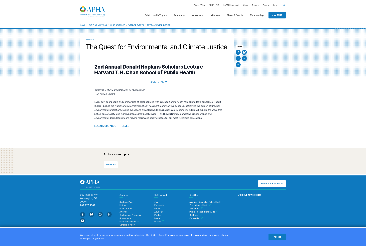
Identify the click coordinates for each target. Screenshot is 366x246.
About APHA (199, 5)
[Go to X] (238, 58)
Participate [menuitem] (159, 205)
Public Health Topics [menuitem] (156, 15)
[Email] (238, 64)
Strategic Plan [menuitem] (126, 202)
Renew (266, 5)
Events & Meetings (98, 25)
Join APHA (277, 15)
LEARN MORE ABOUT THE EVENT (112, 126)
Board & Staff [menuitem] (126, 208)
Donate (255, 5)
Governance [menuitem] (125, 218)
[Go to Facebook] (238, 52)
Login (275, 5)
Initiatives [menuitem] (215, 15)
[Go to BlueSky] (244, 52)
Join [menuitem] (156, 202)
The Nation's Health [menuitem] (198, 205)
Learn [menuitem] (157, 218)
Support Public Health (272, 183)
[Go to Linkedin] (244, 58)
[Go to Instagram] (100, 214)
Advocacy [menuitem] (197, 15)
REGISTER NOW (158, 81)
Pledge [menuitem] (157, 215)
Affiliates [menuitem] (123, 212)
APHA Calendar (117, 25)
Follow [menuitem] (157, 208)
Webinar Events (136, 25)
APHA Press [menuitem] (195, 208)
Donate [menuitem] (157, 221)
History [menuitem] (123, 205)
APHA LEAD (214, 5)
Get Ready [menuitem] (194, 215)
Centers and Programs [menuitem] (130, 215)
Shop (245, 5)
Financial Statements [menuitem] (129, 221)
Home (82, 25)
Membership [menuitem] (257, 15)
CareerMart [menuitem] (194, 218)
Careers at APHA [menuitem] (127, 225)
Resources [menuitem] (179, 15)
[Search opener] (284, 5)
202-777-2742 (87, 205)
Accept (277, 237)
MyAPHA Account (231, 5)
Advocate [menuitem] (159, 212)
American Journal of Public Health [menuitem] (205, 202)
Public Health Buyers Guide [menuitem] (202, 212)
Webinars (111, 164)
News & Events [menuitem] (235, 15)
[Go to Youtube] (82, 220)
